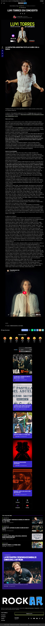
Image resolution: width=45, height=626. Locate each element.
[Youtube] (27, 506)
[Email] (40, 330)
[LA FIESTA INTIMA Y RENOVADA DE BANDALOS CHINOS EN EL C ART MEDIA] (22, 572)
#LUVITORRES (20, 325)
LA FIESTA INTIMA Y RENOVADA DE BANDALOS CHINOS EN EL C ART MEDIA (20, 558)
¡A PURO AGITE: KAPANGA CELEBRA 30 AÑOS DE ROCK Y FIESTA (22, 377)
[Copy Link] (24, 13)
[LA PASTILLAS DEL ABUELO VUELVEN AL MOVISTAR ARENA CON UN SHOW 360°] (22, 393)
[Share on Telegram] (37, 330)
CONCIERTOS (23, 7)
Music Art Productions (30, 608)
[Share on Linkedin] (35, 330)
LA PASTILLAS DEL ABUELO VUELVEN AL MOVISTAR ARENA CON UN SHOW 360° (14, 536)
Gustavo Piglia (20, 16)
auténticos (20, 127)
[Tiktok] (42, 618)
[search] (43, 3)
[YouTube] (34, 618)
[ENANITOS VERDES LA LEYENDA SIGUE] (22, 422)
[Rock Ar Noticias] (22, 3)
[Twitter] (27, 501)
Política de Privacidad (14, 624)
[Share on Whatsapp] (32, 330)
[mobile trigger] (2, 3)
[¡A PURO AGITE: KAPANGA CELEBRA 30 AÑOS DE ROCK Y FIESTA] (22, 364)
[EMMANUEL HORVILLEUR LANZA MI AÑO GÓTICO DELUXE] (22, 479)
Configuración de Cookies (34, 624)
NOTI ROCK (5, 543)
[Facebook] (17, 501)
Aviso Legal (6, 624)
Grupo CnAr (37, 608)
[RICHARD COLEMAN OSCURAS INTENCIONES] (22, 450)
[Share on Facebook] (20, 13)
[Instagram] (17, 506)
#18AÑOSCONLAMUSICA (14, 325)
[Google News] (37, 618)
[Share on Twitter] (22, 13)
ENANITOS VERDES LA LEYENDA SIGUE (22, 434)
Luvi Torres (22, 108)
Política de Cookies (24, 624)
